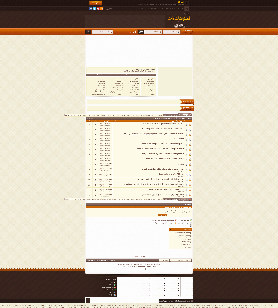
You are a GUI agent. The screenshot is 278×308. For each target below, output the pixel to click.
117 (56, 305)
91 (117, 305)
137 (4, 305)
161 (196, 307)
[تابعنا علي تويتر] (94, 8)
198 (100, 307)
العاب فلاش (118, 85)
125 (35, 305)
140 (251, 307)
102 (95, 305)
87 (125, 305)
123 (41, 305)
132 (17, 305)
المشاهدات (89, 121)
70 (156, 305)
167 (181, 307)
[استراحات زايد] (181, 20)
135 (9, 305)
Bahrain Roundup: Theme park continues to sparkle (163, 144)
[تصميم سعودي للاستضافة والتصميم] (88, 300)
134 (12, 305)
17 (254, 305)
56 (182, 305)
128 (27, 305)
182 (142, 307)
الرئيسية (180, 8)
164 (188, 307)
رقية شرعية (146, 288)
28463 (104, 115)
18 (252, 305)
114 (64, 305)
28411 (133, 115)
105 (87, 305)
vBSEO (140, 266)
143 (243, 307)
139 (254, 307)
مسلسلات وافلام (117, 87)
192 (115, 307)
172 (168, 307)
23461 (153, 115)
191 (118, 307)
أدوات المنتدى (90, 118)
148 (230, 307)
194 (110, 307)
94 (112, 305)
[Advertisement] (125, 20)
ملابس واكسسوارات (99, 92)
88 (123, 305)
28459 (123, 115)
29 (232, 305)
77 (143, 305)
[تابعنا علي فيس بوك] (91, 8)
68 (160, 305)
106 (85, 305)
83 (132, 305)
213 (61, 307)
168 (178, 307)
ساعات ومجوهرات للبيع (98, 94)
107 (82, 305)
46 (200, 305)
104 (90, 305)
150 (225, 307)
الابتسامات (188, 241)
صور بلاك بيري (134, 92)
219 (45, 307)
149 (228, 307)
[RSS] (102, 8)
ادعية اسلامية (145, 286)
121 (46, 305)
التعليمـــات (124, 74)
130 (22, 305)
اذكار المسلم (150, 90)
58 (178, 305)
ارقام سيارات (101, 81)
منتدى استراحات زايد (148, 69)
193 (113, 307)
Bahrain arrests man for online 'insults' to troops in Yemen (160, 149)
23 (243, 305)
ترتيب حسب (187, 210)
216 (53, 307)
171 (170, 307)
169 (175, 307)
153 (217, 307)
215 (56, 307)
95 (110, 305)
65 (165, 305)
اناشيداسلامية (150, 81)
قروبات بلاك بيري (133, 83)
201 (92, 307)
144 (241, 307)
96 (108, 305)
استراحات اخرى (138, 69)
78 (141, 305)
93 (114, 305)
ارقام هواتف (102, 83)
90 (119, 305)
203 (87, 307)
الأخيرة (67, 115)
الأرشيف (93, 260)
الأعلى (88, 260)
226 (27, 307)
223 (35, 307)
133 (14, 305)
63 (169, 305)
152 (220, 307)
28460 (119, 115)
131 (20, 305)
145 (238, 307)
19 (250, 305)
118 (54, 305)
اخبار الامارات (174, 281)
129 (25, 305)
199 (97, 307)
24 (241, 305)
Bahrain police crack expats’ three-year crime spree (163, 129)
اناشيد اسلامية (145, 278)
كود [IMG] (188, 243)
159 (201, 307)
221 (40, 307)
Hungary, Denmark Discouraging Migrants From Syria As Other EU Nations (153, 134)
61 (173, 305)
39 (213, 305)
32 (226, 305)
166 (183, 307)
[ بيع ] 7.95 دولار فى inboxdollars (171, 174)
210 (69, 307)
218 (48, 307)
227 (24, 307)
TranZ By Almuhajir (151, 266)
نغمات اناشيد (150, 92)
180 (147, 307)
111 (72, 305)
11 (265, 305)
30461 (79, 115)
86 (126, 305)
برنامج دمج (180, 164)
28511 (94, 115)
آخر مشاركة (106, 121)
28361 (138, 115)
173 (165, 307)
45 (202, 305)
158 (204, 307)
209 (71, 307)
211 (66, 307)
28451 (128, 115)
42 (208, 305)
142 (246, 307)
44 (204, 305)
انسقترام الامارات (133, 90)
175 (160, 307)
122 (43, 305)
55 (184, 305)
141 (248, 307)
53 (187, 305)
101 (98, 305)
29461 (84, 115)
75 (147, 305)
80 (138, 305)
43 (206, 305)
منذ (167, 210)
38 (215, 305)
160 (199, 307)
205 (82, 307)
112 (69, 305)
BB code (187, 240)
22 (245, 305)
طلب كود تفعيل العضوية (152, 8)
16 (256, 305)
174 (162, 307)
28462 (109, 115)
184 (136, 307)
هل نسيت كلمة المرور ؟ (168, 8)
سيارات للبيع (101, 79)
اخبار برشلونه (174, 286)
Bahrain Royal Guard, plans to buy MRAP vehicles (163, 124)
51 (191, 305)
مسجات (119, 81)
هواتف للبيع (102, 87)
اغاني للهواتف (188, 295)
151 (222, 307)
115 (61, 305)
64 (167, 305)
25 (239, 305)
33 (224, 305)
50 (193, 305)
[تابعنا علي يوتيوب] (98, 8)
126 (33, 305)
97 (106, 305)
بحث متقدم (140, 8)
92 (115, 305)
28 (234, 305)
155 (212, 307)
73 (150, 305)
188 (126, 307)
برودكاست (135, 85)
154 (214, 307)
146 (235, 307)
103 (93, 305)
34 (222, 305)
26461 (148, 115)
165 (186, 307)
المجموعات (99, 74)
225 (29, 307)
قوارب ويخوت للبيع (100, 90)
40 (211, 305)
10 (267, 305)
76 (145, 305)
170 (173, 307)
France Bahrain (178, 139)
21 (246, 305)
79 (139, 305)
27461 (143, 115)
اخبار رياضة (118, 79)
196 (105, 307)
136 (7, 305)
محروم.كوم (181, 125)
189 (123, 307)
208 (74, 307)
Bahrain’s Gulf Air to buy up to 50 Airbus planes (165, 159)
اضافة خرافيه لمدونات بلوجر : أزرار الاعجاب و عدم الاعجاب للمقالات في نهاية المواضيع (153, 184)
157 (207, 307)
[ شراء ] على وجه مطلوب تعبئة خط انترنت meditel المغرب (163, 169)
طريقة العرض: (173, 210)
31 (228, 305)
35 (221, 305)
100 (100, 305)
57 (180, 305)
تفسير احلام (118, 83)
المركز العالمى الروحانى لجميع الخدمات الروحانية (166, 189)
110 (74, 305)
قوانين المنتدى (187, 247)
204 (84, 307)
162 (194, 307)
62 (171, 305)
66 (163, 305)
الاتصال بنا (112, 260)
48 (197, 305)
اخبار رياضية (174, 278)
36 (219, 305)
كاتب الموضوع (175, 121)
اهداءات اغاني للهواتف (115, 92)
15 (258, 305)
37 (217, 305)
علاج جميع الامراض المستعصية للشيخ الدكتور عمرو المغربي (163, 194)
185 (134, 307)
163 (191, 307)
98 (104, 305)
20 (248, 305)
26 (237, 305)
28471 (99, 115)
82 (134, 305)
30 (230, 305)
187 (128, 307)
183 (139, 307)
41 (210, 305)
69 (158, 305)
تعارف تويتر (135, 87)
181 (144, 307)
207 (76, 307)
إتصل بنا (111, 295)
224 (32, 307)
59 (176, 305)
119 (51, 305)
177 (155, 307)
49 (195, 305)
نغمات (152, 94)
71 (154, 305)
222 (37, 307)
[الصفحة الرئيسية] (186, 8)
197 (102, 307)
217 (50, 307)
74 (149, 305)
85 (128, 305)
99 (102, 305)
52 (189, 305)
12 (263, 305)
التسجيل (146, 74)
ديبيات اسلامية (150, 85)
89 (121, 305)
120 (48, 305)
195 (108, 307)
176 (157, 307)
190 (121, 307)
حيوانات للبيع (101, 85)
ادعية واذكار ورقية (149, 83)
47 (198, 305)
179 (149, 307)
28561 (89, 115)
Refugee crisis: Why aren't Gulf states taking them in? (162, 154)
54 (186, 305)
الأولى (160, 115)
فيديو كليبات (118, 90)
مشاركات (95, 121)
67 (162, 305)
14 (259, 305)
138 (1, 305)
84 (130, 305)
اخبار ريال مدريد (173, 283)
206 (79, 307)
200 (95, 307)
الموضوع (182, 121)
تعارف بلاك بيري (133, 81)
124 (38, 305)
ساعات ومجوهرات (158, 295)
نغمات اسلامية (150, 87)
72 (152, 305)
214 (58, 307)
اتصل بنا (132, 8)
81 (136, 305)
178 (152, 307)
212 (63, 307)
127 (30, 305)
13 (261, 305)
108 (80, 305)
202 (89, 307)
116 (59, 305)
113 (67, 305)
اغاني (136, 79)
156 (209, 307)
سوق (136, 94)
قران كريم (151, 79)
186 (131, 307)
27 (235, 305)
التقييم (114, 121)
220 (42, 307)
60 (174, 305)
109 (77, 305)
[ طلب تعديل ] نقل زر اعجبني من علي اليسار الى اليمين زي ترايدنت (160, 179)
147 (233, 307)
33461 (75, 115)
